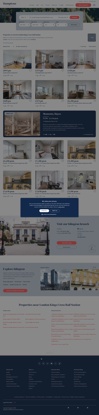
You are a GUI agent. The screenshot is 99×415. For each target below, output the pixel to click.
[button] (49, 214)
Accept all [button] (44, 210)
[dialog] (49, 207)
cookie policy (61, 207)
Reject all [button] (54, 210)
